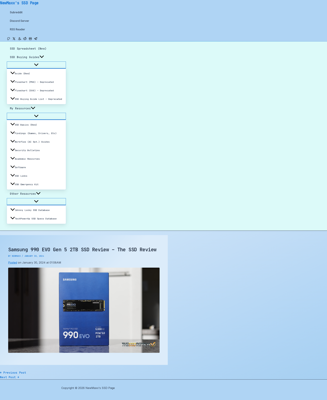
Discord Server (19, 20)
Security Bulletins (27, 150)
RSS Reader (17, 29)
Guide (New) (22, 73)
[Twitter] (14, 39)
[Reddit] (25, 39)
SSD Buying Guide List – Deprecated (38, 99)
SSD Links (21, 175)
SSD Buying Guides (25, 57)
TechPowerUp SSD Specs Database (36, 218)
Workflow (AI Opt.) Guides (32, 141)
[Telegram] (35, 39)
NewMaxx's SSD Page (19, 2)
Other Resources (23, 194)
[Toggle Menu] (36, 64)
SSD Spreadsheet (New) (28, 48)
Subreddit (16, 12)
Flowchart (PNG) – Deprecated (34, 82)
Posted (12, 262)
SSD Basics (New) (26, 124)
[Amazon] (19, 39)
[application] (42, 57)
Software (20, 167)
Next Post (9, 377)
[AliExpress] (30, 39)
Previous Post (13, 372)
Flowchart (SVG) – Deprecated (34, 90)
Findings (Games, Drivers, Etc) (36, 133)
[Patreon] (8, 39)
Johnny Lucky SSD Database (32, 210)
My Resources (20, 108)
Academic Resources (27, 158)
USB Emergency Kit (26, 184)
